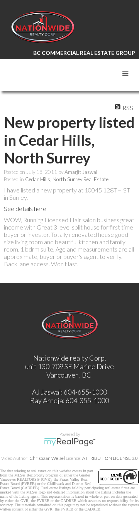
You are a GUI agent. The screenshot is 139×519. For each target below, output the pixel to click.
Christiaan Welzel (47, 458)
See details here (25, 208)
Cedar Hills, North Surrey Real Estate (66, 179)
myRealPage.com (70, 442)
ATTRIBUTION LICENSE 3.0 (110, 458)
